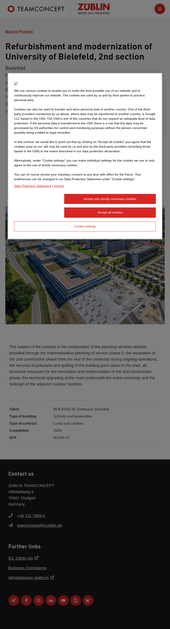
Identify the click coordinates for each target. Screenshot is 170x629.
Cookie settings (85, 226)
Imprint (59, 186)
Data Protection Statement (32, 186)
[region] (85, 156)
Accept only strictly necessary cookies (110, 199)
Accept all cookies (110, 212)
